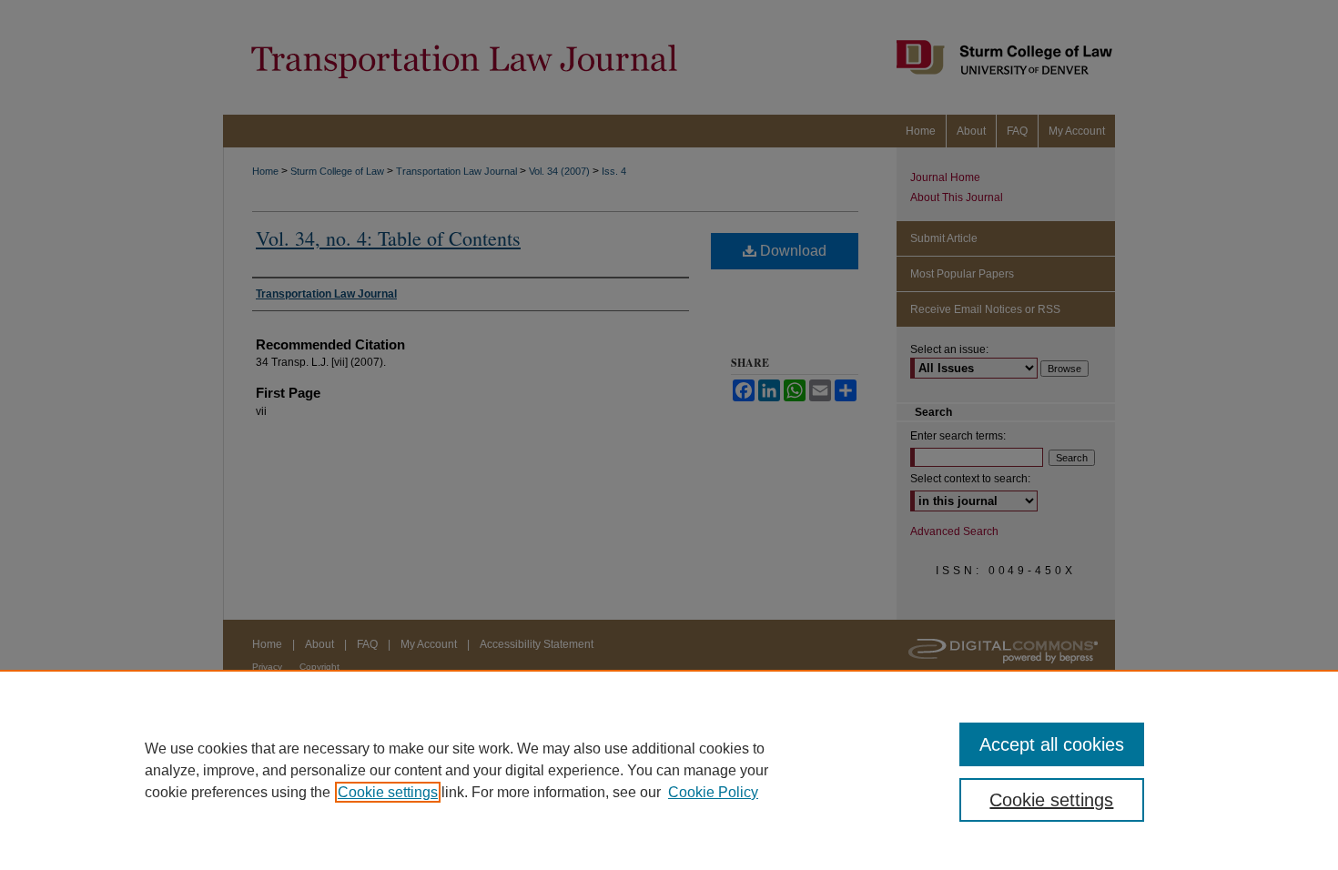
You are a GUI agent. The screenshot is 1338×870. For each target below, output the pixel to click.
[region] (669, 770)
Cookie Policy (713, 792)
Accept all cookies (1051, 744)
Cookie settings (388, 792)
